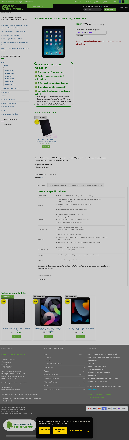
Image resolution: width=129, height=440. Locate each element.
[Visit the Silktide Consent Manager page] (87, 431)
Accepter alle (45, 430)
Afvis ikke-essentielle (60, 430)
